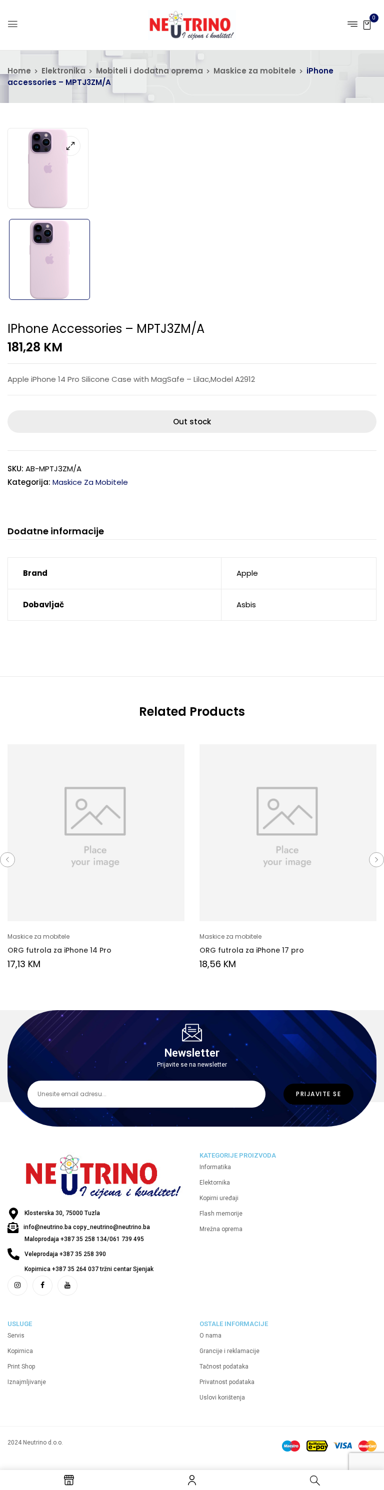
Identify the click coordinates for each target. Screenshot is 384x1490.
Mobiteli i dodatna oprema (149, 70)
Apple (247, 573)
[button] (367, 24)
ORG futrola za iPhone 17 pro (252, 950)
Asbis (246, 604)
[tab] (56, 532)
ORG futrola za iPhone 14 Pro (60, 950)
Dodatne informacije (56, 531)
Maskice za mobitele (255, 70)
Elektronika (64, 70)
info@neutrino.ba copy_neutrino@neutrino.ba (87, 1227)
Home (19, 70)
